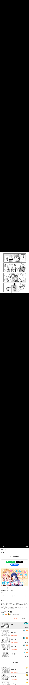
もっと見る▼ (14, 662)
